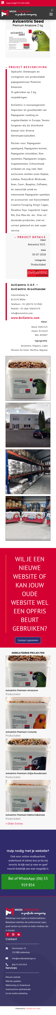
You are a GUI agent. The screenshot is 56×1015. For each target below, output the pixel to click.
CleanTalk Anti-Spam (33, 1008)
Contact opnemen (28, 640)
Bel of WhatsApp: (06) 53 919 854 (28, 881)
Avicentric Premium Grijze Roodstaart (26, 773)
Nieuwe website (13, 977)
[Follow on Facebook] (8, 934)
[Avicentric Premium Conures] (28, 713)
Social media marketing (16, 993)
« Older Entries (14, 823)
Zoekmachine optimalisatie (18, 989)
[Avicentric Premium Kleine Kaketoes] (28, 796)
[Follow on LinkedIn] (18, 934)
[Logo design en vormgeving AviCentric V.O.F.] (38, 276)
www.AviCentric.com (25, 318)
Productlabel (13, 694)
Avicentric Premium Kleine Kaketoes (25, 814)
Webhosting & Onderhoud (18, 985)
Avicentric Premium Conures (21, 732)
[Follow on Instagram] (13, 934)
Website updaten (13, 981)
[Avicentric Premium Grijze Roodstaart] (28, 754)
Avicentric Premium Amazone (22, 690)
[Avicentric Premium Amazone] (28, 671)
